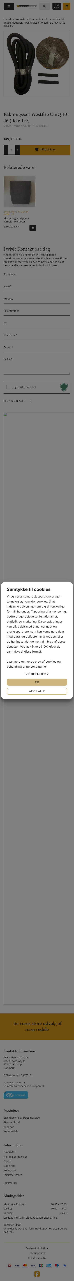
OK (37, 682)
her (45, 666)
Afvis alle (37, 691)
